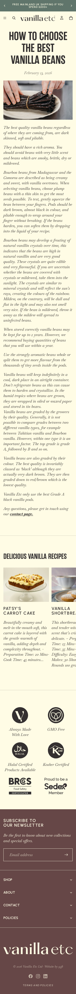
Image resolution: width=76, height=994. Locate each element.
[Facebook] (30, 976)
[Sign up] (66, 854)
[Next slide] (71, 5)
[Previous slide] (4, 5)
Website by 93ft (53, 966)
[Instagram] (38, 976)
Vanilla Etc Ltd (32, 966)
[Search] (14, 18)
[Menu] (5, 18)
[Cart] (71, 18)
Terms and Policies (38, 985)
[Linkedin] (45, 976)
